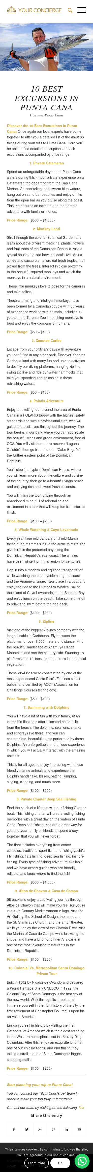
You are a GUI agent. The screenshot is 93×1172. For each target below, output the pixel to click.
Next (81, 45)
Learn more (36, 1163)
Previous (11, 45)
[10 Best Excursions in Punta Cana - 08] (88, 69)
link (81, 1107)
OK (60, 1163)
